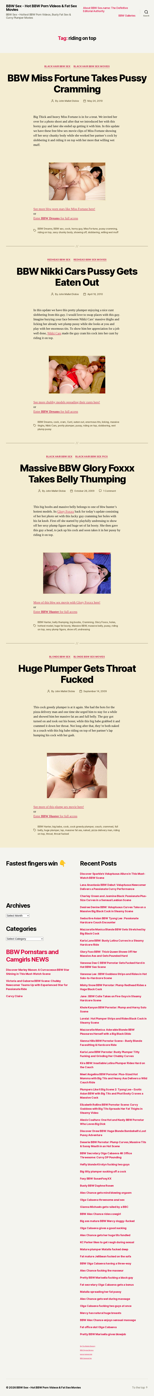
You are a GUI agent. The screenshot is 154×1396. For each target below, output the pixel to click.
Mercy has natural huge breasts (100, 1313)
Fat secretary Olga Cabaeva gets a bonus (107, 1284)
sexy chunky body (63, 232)
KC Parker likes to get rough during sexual (107, 1242)
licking (105, 421)
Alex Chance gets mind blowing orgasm (105, 1192)
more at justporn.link (86, 1354)
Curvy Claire (14, 996)
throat (49, 833)
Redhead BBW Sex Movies (90, 259)
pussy (78, 425)
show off (72, 629)
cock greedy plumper (82, 826)
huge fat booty (62, 625)
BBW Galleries (127, 15)
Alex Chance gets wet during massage (105, 1298)
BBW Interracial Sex (86, 1358)
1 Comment (109, 490)
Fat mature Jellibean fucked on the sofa (105, 1256)
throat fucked (61, 833)
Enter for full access (55, 218)
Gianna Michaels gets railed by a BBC (104, 1206)
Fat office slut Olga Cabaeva (98, 1327)
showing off (80, 232)
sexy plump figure (56, 629)
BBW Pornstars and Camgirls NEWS (32, 955)
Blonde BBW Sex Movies (89, 656)
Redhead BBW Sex (58, 259)
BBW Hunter (44, 622)
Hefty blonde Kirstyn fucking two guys (104, 1164)
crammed (108, 826)
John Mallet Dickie (69, 100)
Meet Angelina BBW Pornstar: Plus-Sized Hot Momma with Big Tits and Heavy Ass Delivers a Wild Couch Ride (113, 1078)
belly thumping (60, 622)
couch (98, 826)
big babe (57, 826)
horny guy (77, 228)
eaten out (79, 421)
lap (62, 830)
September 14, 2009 (95, 691)
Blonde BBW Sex (60, 656)
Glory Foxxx (65, 512)
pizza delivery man (101, 830)
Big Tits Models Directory (87, 1346)
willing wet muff (109, 232)
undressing (84, 629)
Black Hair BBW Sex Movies (92, 66)
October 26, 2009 (84, 490)
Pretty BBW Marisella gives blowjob (103, 1334)
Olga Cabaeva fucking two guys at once (105, 1305)
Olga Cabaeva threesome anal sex (102, 1199)
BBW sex (59, 228)
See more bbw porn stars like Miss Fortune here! (64, 209)
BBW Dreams (45, 228)
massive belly (95, 625)
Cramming (88, 622)
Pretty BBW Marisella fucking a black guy (106, 1277)
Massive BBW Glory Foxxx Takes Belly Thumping (77, 473)
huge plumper (51, 830)
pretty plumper (66, 425)
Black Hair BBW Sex (57, 66)
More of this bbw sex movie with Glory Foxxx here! (66, 602)
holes (112, 622)
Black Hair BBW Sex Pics (91, 456)
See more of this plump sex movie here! (58, 807)
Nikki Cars (54, 333)
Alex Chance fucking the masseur (102, 1270)
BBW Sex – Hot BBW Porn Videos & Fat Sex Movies (48, 1387)
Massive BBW (79, 625)
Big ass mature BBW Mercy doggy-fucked (107, 1221)
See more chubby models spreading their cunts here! (66, 402)
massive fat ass (73, 830)
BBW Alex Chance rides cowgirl (100, 1214)
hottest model (45, 625)
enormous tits (93, 421)
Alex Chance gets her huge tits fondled (105, 1235)
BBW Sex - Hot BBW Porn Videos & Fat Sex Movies (41, 7)
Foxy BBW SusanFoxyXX (95, 1178)
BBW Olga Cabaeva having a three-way (105, 1263)
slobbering (94, 232)
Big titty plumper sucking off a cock (103, 1171)
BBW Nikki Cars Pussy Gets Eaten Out (77, 276)
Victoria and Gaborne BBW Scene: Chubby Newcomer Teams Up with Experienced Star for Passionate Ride (37, 985)
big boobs (75, 622)
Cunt (69, 421)
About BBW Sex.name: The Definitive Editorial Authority (105, 9)
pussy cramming (108, 228)
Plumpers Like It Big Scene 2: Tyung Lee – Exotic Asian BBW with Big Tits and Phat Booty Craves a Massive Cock (111, 1093)
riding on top (45, 232)
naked (86, 830)
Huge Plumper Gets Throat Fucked (77, 673)
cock (67, 228)
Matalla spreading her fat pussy (100, 1291)
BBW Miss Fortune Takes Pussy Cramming (77, 83)
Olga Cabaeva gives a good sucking (103, 1228)
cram (63, 421)
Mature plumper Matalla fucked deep (104, 1249)
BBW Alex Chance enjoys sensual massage (108, 1320)
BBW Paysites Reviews (87, 1350)
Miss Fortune (91, 228)
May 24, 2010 (95, 100)
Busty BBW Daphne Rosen (97, 1185)
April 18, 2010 (95, 294)
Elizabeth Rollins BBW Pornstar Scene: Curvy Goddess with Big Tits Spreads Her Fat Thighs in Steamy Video (111, 1108)
